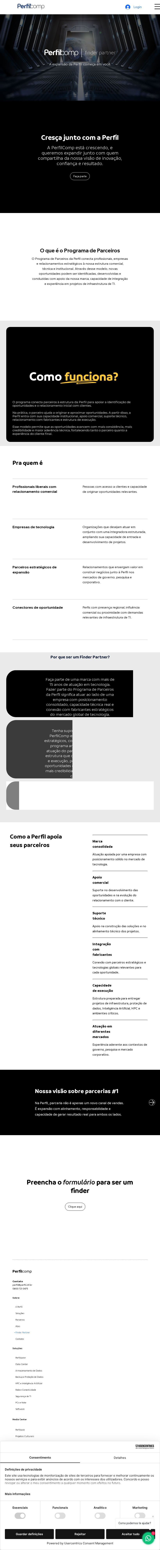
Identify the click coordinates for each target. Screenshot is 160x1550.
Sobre (16, 1297)
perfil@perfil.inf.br (22, 1285)
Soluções (17, 1348)
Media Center (19, 1419)
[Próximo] (152, 1102)
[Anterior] (8, 1102)
